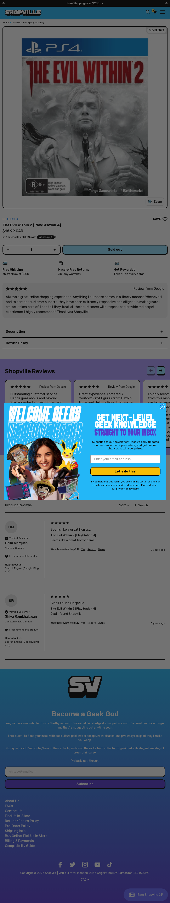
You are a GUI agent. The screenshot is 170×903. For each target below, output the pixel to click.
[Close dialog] (162, 407)
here (136, 488)
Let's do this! (125, 471)
